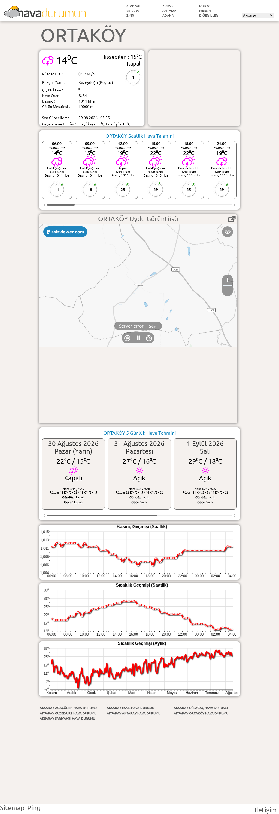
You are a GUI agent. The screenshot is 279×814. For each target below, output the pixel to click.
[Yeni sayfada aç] (232, 219)
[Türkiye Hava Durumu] (45, 15)
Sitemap (12, 808)
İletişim (265, 810)
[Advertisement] (194, 88)
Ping (34, 808)
